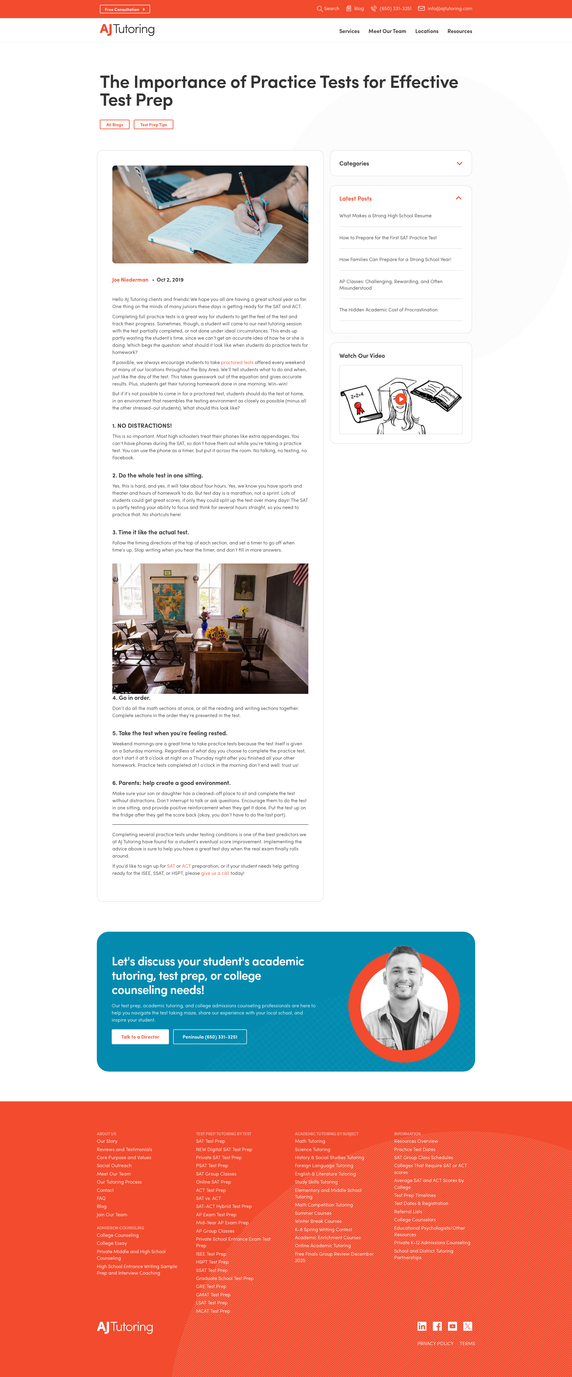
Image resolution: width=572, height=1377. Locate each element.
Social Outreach (114, 1165)
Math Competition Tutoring (324, 1204)
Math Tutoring (310, 1140)
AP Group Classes (215, 1230)
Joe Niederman (130, 279)
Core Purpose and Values (124, 1157)
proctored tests (237, 362)
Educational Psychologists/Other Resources (429, 1231)
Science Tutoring (312, 1149)
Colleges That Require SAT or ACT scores (430, 1168)
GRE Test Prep (211, 1286)
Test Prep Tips (153, 124)
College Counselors (415, 1219)
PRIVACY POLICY (435, 1344)
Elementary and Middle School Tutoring (328, 1193)
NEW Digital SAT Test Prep (224, 1149)
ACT (186, 865)
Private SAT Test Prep (219, 1157)
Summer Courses (313, 1212)
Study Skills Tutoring (316, 1181)
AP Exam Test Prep (216, 1214)
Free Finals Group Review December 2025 (334, 1257)
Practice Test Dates (415, 1149)
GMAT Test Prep (213, 1294)
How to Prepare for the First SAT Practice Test (388, 237)
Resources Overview (416, 1140)
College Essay (112, 1242)
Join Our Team (112, 1214)
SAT (171, 865)
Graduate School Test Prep (225, 1278)
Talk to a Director (140, 1036)
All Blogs (114, 124)
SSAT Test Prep (212, 1270)
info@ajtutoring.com (450, 8)
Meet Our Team (114, 1173)
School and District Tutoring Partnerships (423, 1254)
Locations (427, 31)
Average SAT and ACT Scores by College (429, 1183)
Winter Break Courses (318, 1220)
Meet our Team (387, 31)
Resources (459, 31)
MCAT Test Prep (213, 1310)
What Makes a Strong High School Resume (385, 215)
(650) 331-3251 (395, 8)
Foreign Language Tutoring (324, 1165)
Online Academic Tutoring (323, 1245)
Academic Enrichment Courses (328, 1237)
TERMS (467, 1344)
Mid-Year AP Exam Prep (222, 1222)
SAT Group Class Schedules (423, 1157)
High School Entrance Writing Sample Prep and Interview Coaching (137, 1269)
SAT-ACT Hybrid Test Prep (224, 1206)
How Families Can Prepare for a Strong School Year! (395, 259)
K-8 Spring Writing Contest (323, 1229)
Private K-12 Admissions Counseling (432, 1242)
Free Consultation (122, 9)
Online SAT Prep (213, 1181)
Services (349, 31)
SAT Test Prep (210, 1140)
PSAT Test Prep (212, 1165)
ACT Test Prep (211, 1189)
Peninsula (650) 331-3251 (210, 1036)
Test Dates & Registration (421, 1203)
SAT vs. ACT (208, 1198)
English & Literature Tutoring (325, 1173)
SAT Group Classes (216, 1173)
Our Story (107, 1140)
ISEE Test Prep (211, 1253)
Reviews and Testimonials (124, 1149)
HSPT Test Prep (212, 1261)
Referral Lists (408, 1211)
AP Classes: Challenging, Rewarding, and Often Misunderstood (391, 284)
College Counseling (118, 1234)
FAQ (101, 1198)
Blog (359, 8)
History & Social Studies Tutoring (329, 1157)
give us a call (215, 872)
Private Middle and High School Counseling (131, 1254)
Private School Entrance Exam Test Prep (233, 1242)
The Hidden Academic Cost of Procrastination (388, 309)
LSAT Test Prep (212, 1302)
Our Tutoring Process (119, 1181)
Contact (105, 1189)
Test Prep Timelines (415, 1195)
